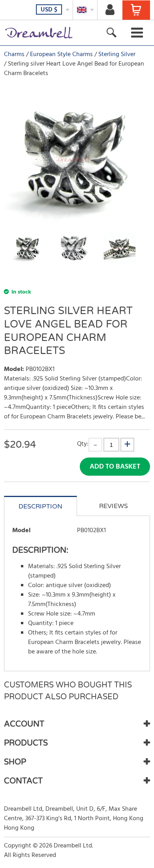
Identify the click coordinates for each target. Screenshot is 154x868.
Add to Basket (115, 467)
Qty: (82, 444)
